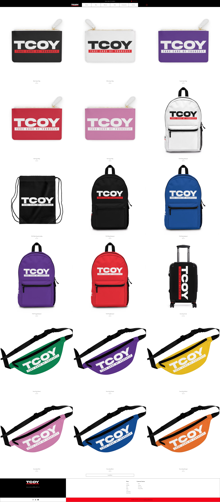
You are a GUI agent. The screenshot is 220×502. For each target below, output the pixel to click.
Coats (127, 489)
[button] (96, 5)
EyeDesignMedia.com (148, 499)
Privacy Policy (140, 488)
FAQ (139, 483)
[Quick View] (37, 44)
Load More (110, 475)
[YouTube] (38, 500)
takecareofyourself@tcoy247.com (33, 487)
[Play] (131, 1)
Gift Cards (140, 486)
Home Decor (128, 492)
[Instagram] (35, 500)
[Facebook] (33, 500)
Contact (139, 485)
